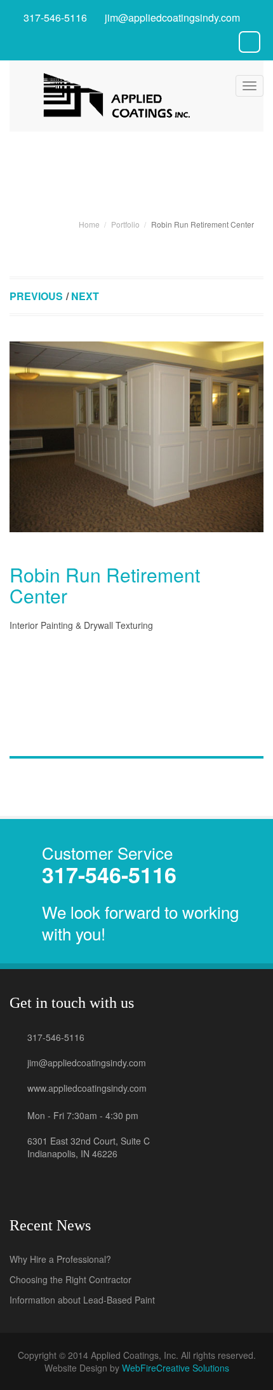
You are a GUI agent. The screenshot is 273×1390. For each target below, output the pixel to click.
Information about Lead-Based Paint (82, 1299)
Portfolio (125, 224)
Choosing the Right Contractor (70, 1279)
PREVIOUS (36, 296)
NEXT (85, 296)
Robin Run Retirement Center (105, 585)
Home (89, 224)
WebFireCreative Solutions (175, 1367)
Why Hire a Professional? (60, 1259)
